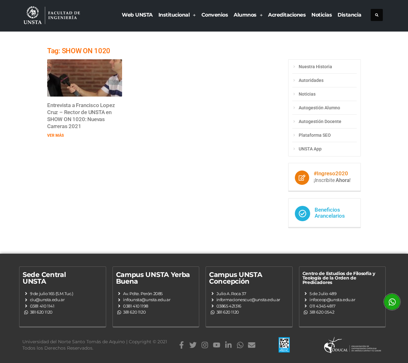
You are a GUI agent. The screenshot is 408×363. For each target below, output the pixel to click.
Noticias (321, 15)
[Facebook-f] (181, 345)
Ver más (55, 135)
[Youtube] (216, 345)
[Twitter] (193, 345)
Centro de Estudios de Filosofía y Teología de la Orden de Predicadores (338, 278)
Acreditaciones (287, 15)
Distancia (349, 15)
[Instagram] (205, 345)
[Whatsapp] (240, 345)
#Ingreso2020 (331, 173)
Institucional (174, 15)
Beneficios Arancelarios (330, 213)
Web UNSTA (137, 15)
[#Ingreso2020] (302, 178)
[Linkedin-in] (228, 345)
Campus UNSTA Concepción (235, 278)
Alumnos (245, 15)
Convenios (214, 15)
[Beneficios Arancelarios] (302, 213)
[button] (377, 15)
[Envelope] (252, 345)
